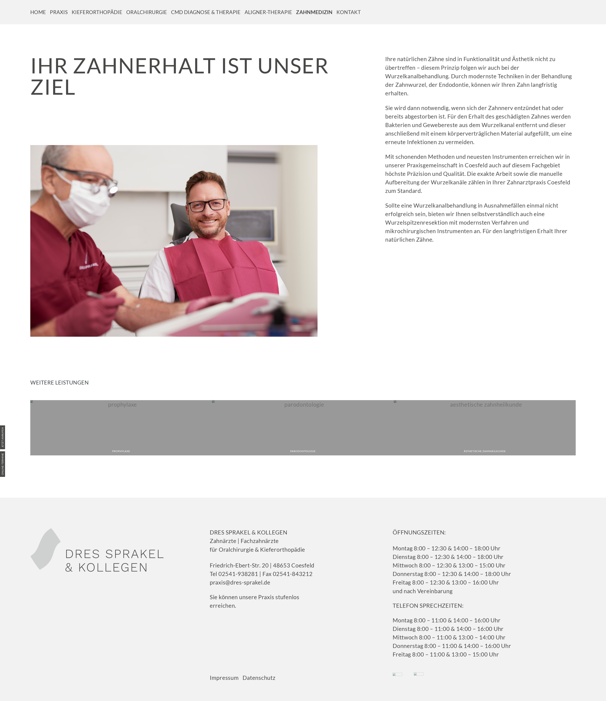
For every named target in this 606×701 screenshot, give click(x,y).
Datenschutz (259, 677)
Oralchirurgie (146, 12)
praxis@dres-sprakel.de (240, 582)
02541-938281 (237, 573)
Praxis (59, 12)
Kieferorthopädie (97, 12)
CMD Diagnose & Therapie (206, 12)
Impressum (224, 677)
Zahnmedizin (314, 12)
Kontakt (348, 12)
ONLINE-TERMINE (2, 464)
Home (38, 12)
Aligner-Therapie (268, 12)
